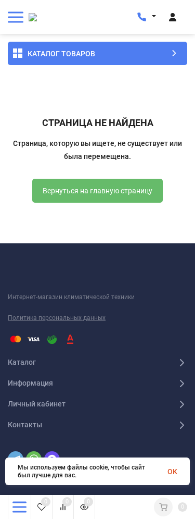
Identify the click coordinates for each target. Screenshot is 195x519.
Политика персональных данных (57, 318)
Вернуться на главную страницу (97, 191)
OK (172, 471)
